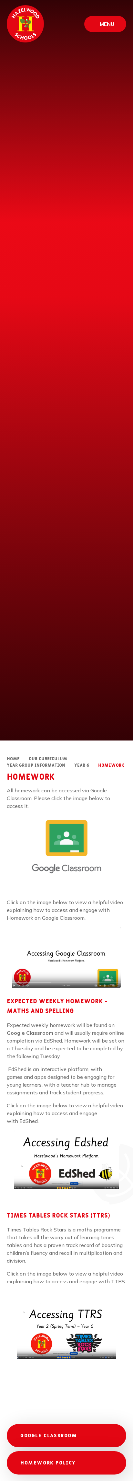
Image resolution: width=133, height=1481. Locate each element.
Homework (111, 765)
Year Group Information (36, 765)
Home (13, 759)
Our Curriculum (48, 759)
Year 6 (81, 765)
